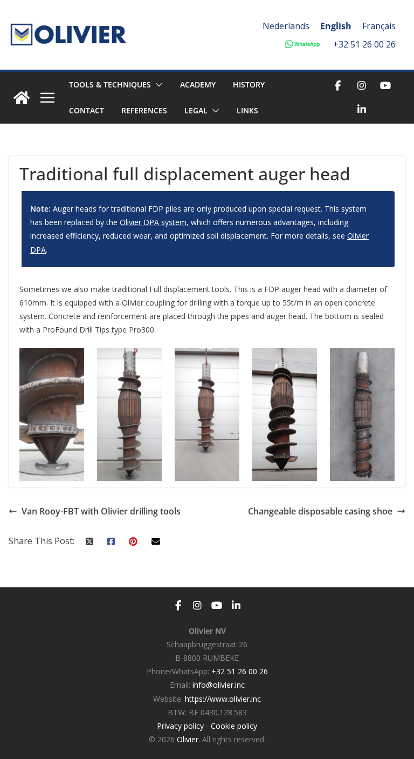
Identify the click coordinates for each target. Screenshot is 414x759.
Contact (86, 110)
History (249, 84)
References (144, 110)
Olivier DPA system (153, 222)
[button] (157, 84)
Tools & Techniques (110, 84)
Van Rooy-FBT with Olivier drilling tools (101, 511)
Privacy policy (180, 726)
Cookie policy (234, 726)
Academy (198, 84)
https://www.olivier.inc (223, 699)
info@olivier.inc (218, 685)
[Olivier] (21, 98)
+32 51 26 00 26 (364, 44)
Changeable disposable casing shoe (320, 511)
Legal (196, 110)
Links (247, 110)
